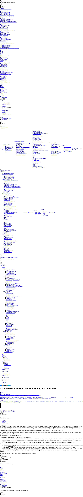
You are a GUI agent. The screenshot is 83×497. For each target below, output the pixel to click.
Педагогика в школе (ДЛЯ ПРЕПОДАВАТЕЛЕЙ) (16, 398)
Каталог (1, 467)
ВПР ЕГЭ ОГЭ (40, 397)
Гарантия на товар (3, 482)
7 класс (81, 401)
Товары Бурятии (28, 395)
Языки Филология (48, 398)
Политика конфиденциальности (5, 483)
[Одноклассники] (2, 385)
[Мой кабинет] (0, 256)
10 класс (61, 401)
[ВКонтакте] (1, 385)
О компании (2, 472)
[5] (41, 407)
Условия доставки (3, 481)
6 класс (78, 401)
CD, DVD (36, 397)
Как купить (6, 358)
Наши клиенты (2, 476)
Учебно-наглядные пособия (40, 398)
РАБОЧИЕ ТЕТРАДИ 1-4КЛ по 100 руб (44, 401)
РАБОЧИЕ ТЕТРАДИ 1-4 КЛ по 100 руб (20, 397)
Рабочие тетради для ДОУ (28, 398)
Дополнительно (4, 423)
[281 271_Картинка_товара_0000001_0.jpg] (7, 410)
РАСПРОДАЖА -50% (30, 397)
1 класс (67, 401)
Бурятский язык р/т (17, 402)
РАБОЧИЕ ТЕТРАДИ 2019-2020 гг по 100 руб (17, 401)
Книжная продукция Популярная (11, 271)
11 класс (64, 401)
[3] (41, 405)
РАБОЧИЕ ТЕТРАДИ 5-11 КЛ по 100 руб (7, 397)
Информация (2, 477)
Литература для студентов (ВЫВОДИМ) (49, 397)
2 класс (69, 401)
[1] (41, 403)
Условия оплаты (3, 480)
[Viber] (6, 385)
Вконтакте (4, 108)
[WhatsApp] (7, 385)
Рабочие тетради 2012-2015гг (5, 401)
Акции (1, 468)
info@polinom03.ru (4, 106)
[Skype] (9, 385)
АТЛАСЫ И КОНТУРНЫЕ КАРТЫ (8, 402)
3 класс (71, 401)
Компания (6, 363)
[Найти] (1, 4)
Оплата (3, 422)
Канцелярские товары (9, 293)
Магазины (2, 479)
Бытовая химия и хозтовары (35, 395)
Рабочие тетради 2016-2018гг (55, 401)
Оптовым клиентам (3, 473)
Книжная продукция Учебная (11, 278)
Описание (4, 420)
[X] (5, 385)
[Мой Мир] (3, 385)
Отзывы (1, 474)
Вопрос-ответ (2, 484)
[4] (41, 406)
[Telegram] (10, 385)
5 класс (76, 401)
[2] (41, 404)
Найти (1, 492)
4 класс (74, 401)
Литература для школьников (60, 397)
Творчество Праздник (22, 395)
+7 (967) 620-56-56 (4, 97)
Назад (8, 270)
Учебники (34, 398)
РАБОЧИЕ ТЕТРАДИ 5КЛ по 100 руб (31, 401)
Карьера (1, 475)
